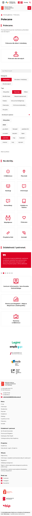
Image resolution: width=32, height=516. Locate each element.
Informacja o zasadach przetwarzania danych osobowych (16, 458)
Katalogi (3, 416)
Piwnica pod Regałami (7, 433)
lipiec (23, 133)
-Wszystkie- (6, 79)
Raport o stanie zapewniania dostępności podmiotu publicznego (14, 466)
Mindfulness (6, 96)
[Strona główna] (8, 8)
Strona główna (7, 15)
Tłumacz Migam (7, 2)
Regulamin (4, 460)
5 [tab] (9, 273)
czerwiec (5, 138)
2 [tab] (3, 273)
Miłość (26, 92)
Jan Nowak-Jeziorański (7, 431)
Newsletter (6, 483)
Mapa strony (4, 455)
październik (25, 129)
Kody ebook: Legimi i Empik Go (9, 448)
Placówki (3, 411)
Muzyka (5, 109)
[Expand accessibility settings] (3, 2)
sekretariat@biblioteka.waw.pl (12, 397)
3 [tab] (5, 273)
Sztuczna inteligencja (17, 100)
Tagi (2, 88)
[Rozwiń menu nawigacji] (29, 8)
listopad (15, 129)
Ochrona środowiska (19, 105)
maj (14, 138)
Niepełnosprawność (20, 96)
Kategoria (4, 76)
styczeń (20, 142)
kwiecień (22, 138)
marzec (5, 142)
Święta (5, 100)
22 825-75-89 (6, 393)
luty (13, 142)
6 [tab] (12, 273)
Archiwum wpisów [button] (7, 115)
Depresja (17, 92)
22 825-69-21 (6, 394)
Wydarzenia (4, 409)
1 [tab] (1, 273)
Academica (4, 445)
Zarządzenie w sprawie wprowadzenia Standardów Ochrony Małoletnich (14, 470)
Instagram (22, 2)
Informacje (4, 406)
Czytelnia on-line (5, 418)
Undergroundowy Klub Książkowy (9, 438)
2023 (4, 125)
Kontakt (3, 423)
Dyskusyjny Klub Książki (7, 436)
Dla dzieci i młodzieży (20, 79)
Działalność (4, 414)
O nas (2, 404)
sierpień (14, 133)
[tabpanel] (16, 260)
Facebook (19, 2)
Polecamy (3, 421)
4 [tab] (7, 273)
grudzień (5, 129)
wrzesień (5, 133)
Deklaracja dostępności (12, 2)
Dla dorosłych (7, 84)
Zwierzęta (6, 105)
